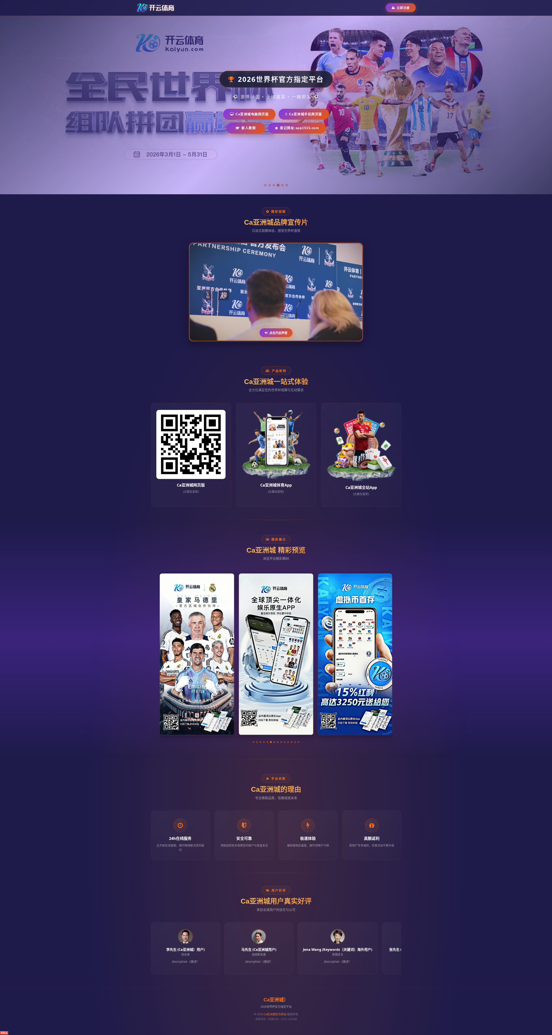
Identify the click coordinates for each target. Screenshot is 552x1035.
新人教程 (249, 128)
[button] (253, 742)
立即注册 (403, 8)
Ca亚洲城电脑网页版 (252, 114)
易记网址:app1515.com (299, 128)
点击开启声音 (278, 333)
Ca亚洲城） (276, 999)
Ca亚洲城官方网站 (274, 1014)
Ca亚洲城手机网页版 (305, 114)
